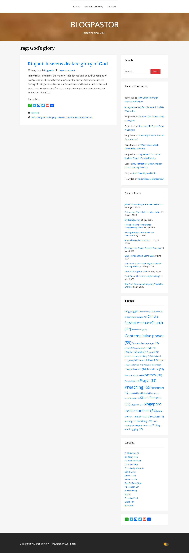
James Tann (130, 475)
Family (131, 351)
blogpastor (49, 70)
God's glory (51, 117)
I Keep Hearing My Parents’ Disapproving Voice (138, 226)
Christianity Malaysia (134, 468)
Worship (147, 425)
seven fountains (132, 398)
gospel (154, 352)
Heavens (61, 117)
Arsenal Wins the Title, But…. (138, 240)
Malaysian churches (152, 365)
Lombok (70, 117)
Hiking (147, 356)
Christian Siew (131, 464)
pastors (153, 375)
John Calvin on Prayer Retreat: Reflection (144, 204)
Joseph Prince (138, 360)
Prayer (148, 380)
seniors (155, 393)
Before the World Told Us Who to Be (142, 212)
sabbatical (145, 393)
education (141, 348)
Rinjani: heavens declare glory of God (68, 64)
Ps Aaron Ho (131, 479)
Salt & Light (130, 471)
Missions (155, 369)
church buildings (139, 330)
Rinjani (78, 117)
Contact (112, 6)
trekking (144, 421)
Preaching (138, 387)
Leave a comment (67, 70)
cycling (130, 348)
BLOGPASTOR (94, 24)
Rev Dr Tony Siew (133, 483)
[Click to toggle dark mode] (166, 543)
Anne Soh (129, 505)
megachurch (136, 369)
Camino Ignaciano (137, 317)
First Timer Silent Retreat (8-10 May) (142, 276)
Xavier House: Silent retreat (151, 178)
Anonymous (130, 107)
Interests (35, 112)
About (76, 6)
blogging (132, 311)
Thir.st (128, 494)
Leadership (136, 365)
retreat (134, 393)
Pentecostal (132, 381)
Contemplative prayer (145, 343)
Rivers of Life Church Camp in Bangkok (143, 248)
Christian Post (131, 498)
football (143, 352)
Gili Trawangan (38, 117)
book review (145, 312)
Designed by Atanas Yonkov (34, 543)
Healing (137, 356)
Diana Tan (129, 501)
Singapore (137, 404)
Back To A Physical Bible (144, 173)
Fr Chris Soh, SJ (132, 453)
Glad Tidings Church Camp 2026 (140, 255)
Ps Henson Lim (132, 486)
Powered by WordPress (64, 543)
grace (129, 356)
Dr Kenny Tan (131, 456)
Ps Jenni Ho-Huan (133, 460)
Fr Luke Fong (131, 490)
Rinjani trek (87, 117)
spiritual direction (150, 416)
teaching (130, 421)
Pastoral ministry (134, 375)
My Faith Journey (94, 6)
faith (152, 347)
